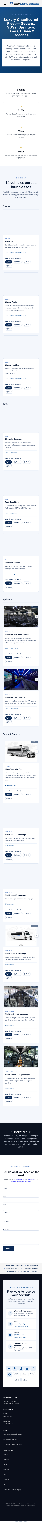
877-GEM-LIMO (20, 1179)
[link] (21, 91)
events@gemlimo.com (21, 1326)
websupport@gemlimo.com (12, 1444)
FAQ (4, 1474)
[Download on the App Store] (9, 1368)
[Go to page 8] (24, 1521)
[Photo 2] (21, 945)
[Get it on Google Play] (15, 1368)
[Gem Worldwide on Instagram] (27, 1368)
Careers (6, 1469)
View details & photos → (13, 258)
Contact (6, 1480)
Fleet (5, 1465)
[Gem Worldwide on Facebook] (33, 1368)
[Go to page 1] (15, 1521)
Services (6, 1460)
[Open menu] (5, 4)
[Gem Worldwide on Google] (9, 1374)
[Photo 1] (20, 945)
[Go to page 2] (16, 1521)
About (5, 1455)
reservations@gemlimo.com (21, 1182)
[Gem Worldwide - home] (24, 3)
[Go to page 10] (26, 1521)
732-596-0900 (32, 1179)
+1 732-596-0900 (20, 1337)
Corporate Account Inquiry (12, 1490)
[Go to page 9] (25, 1521)
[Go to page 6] (21, 1521)
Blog (4, 1485)
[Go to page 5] (20, 1521)
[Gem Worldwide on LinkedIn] (21, 1368)
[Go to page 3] (17, 1521)
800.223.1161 (7, 1416)
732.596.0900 (8, 1424)
